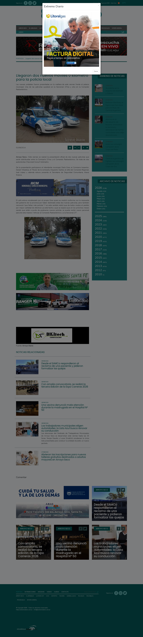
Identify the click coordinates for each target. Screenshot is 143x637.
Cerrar (96, 71)
